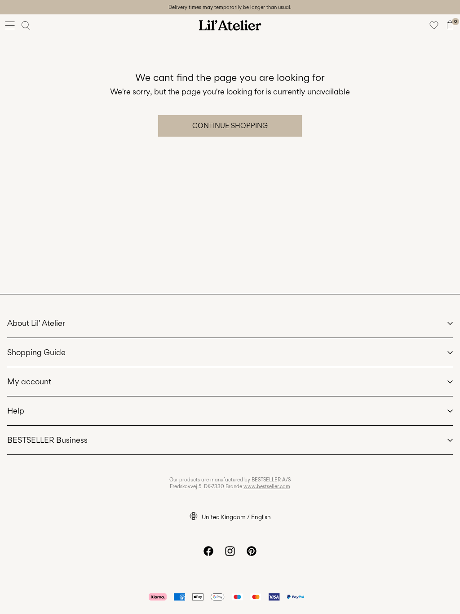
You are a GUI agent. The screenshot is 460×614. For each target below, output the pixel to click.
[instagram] (230, 551)
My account (29, 381)
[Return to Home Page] (230, 25)
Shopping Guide (36, 352)
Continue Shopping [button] (230, 125)
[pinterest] (251, 551)
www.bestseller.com (266, 486)
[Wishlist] (434, 25)
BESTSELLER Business (47, 440)
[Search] (26, 25)
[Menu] (10, 25)
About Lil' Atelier (36, 323)
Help (15, 410)
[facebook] (208, 551)
